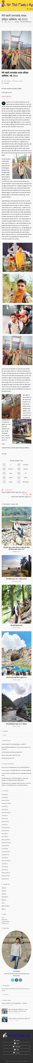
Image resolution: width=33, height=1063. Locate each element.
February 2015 (5, 872)
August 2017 (5, 854)
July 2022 (4, 815)
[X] (12, 980)
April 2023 (4, 809)
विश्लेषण (3, 900)
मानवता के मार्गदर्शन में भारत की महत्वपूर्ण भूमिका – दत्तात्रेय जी (14, 744)
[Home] (2, 22)
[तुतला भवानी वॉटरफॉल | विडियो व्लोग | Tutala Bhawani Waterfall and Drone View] (4, 1011)
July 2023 (4, 806)
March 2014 (4, 879)
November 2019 (5, 842)
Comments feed (5, 921)
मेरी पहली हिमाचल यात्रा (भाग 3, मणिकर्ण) (16, 724)
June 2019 (4, 848)
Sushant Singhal (5, 770)
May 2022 (4, 818)
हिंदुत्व (3, 909)
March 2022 (4, 821)
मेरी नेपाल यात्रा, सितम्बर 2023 (8, 758)
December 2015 (5, 860)
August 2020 (5, 830)
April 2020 (4, 836)
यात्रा (5, 453)
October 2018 (5, 851)
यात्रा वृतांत (6, 83)
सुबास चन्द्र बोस (5, 906)
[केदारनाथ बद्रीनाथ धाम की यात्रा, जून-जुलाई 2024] (4, 1019)
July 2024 (4, 797)
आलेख (3, 894)
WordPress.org (5, 923)
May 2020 (4, 833)
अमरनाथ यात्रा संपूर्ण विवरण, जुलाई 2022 (16, 677)
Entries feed (4, 919)
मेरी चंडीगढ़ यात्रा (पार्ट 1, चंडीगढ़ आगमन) (16, 579)
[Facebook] (16, 980)
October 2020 (5, 827)
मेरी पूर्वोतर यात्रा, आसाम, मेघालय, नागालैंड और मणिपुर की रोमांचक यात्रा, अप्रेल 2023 (16, 548)
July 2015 (4, 863)
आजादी (3, 891)
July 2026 (4, 794)
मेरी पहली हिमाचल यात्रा (16, 625)
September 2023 (5, 803)
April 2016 (4, 857)
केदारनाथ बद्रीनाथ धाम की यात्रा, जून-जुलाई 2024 (12, 752)
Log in (3, 917)
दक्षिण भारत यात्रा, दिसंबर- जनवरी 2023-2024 (11, 755)
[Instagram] (20, 980)
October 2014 (5, 875)
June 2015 (4, 866)
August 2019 (5, 845)
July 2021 (4, 824)
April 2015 (4, 869)
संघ (2, 903)
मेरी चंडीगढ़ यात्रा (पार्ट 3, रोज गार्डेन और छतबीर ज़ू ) (19, 767)
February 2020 (5, 839)
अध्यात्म (3, 888)
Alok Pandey (7, 81)
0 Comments (10, 1005)
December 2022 (5, 812)
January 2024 (5, 800)
